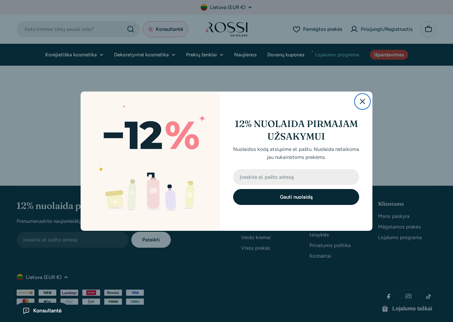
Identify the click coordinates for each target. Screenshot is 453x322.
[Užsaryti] (362, 101)
